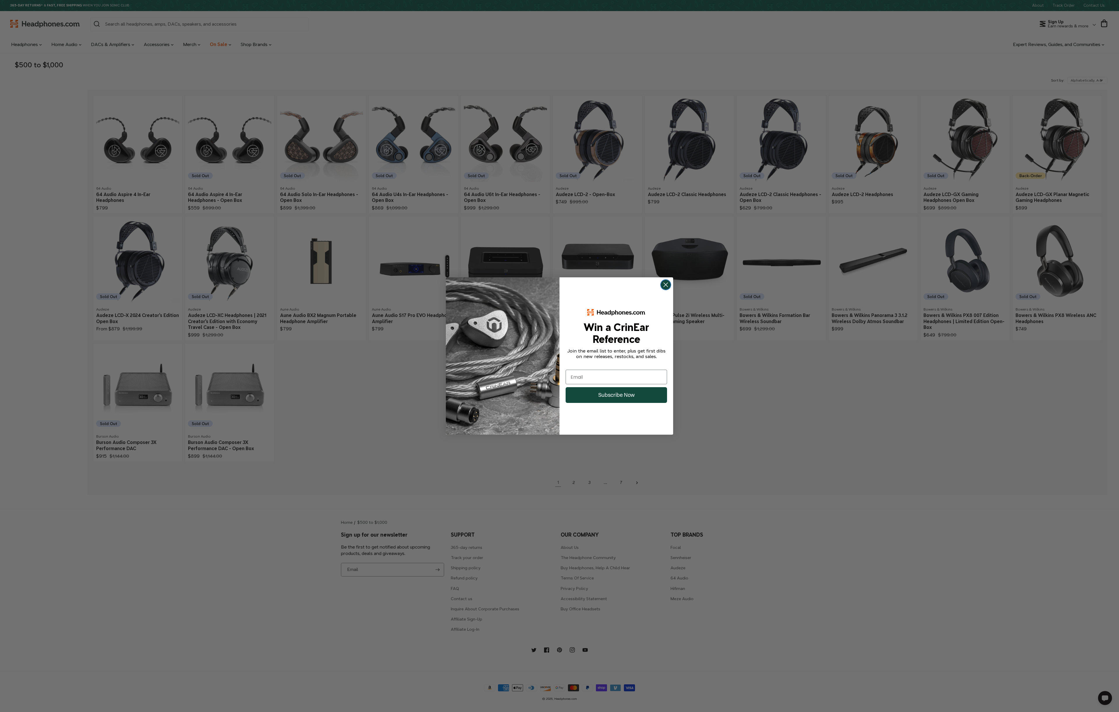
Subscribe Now (616, 395)
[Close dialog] (666, 285)
